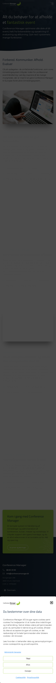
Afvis (28, 664)
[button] (51, 602)
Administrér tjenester (12, 652)
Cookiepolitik (21, 677)
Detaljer (28, 670)
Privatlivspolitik (33, 677)
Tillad (28, 658)
